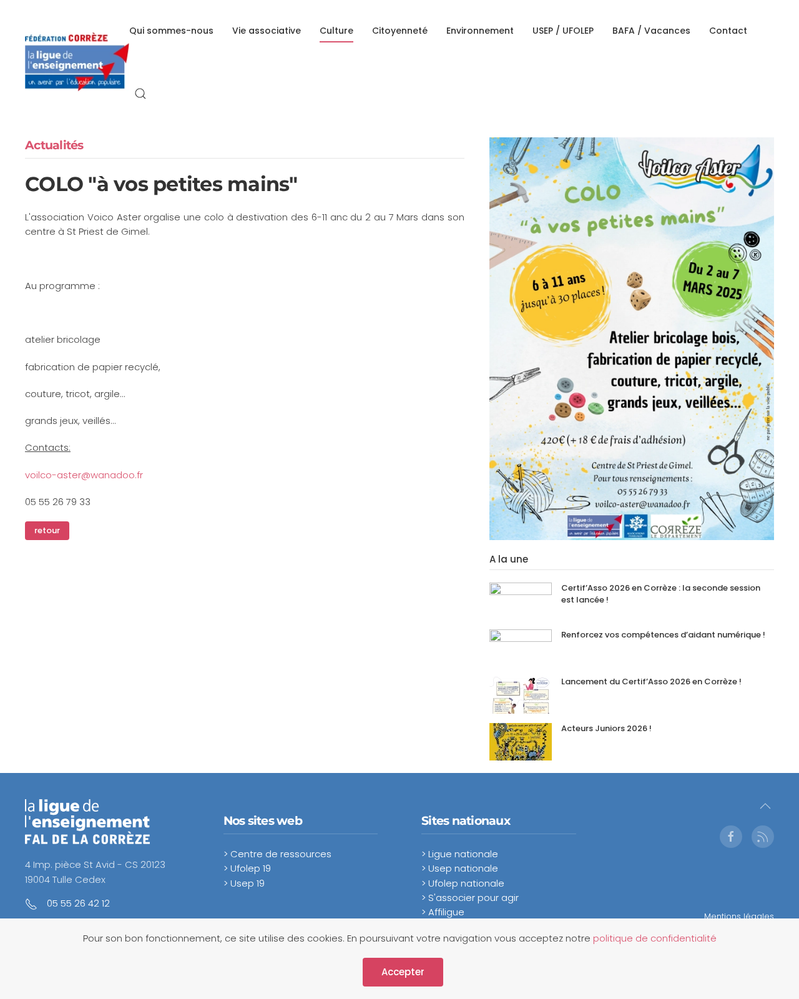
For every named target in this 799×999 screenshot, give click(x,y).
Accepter (402, 971)
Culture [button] (336, 30)
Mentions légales (739, 916)
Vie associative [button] (266, 30)
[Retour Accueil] (77, 63)
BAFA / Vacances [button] (651, 30)
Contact (728, 30)
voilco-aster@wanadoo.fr (84, 474)
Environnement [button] (480, 30)
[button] (140, 94)
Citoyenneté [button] (400, 30)
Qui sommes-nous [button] (171, 30)
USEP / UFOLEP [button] (563, 30)
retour (47, 530)
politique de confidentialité (655, 938)
